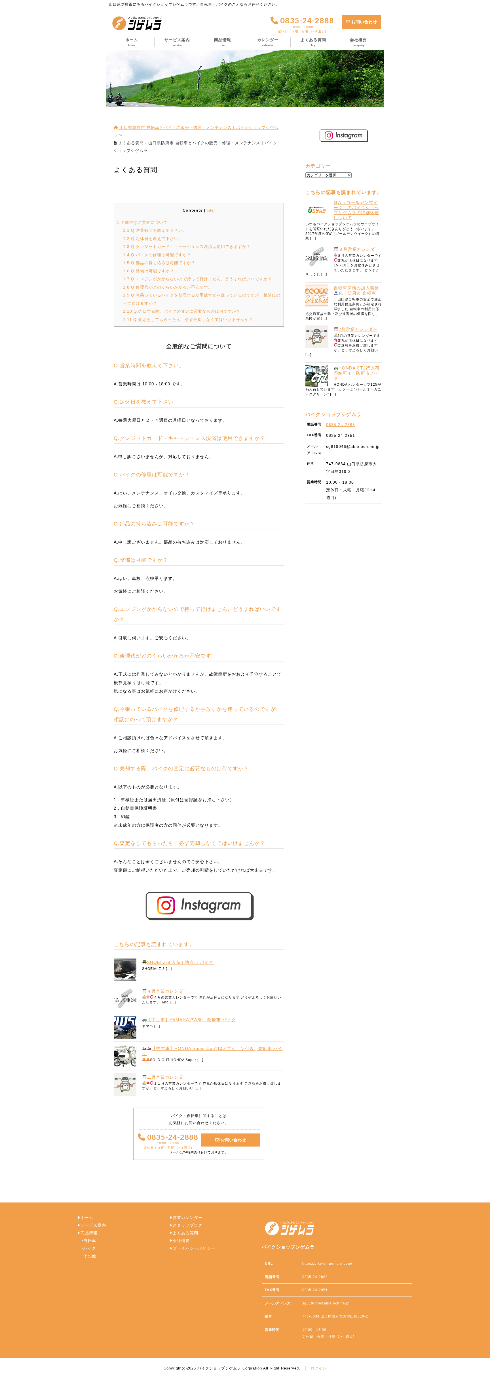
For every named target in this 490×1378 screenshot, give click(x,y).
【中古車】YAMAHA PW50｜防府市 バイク (191, 1019)
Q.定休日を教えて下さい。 (153, 238)
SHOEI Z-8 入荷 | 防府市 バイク (180, 962)
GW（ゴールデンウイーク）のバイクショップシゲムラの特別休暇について (356, 210)
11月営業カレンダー (167, 1077)
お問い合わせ (363, 21)
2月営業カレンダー (358, 329)
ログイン (319, 1368)
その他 (89, 1256)
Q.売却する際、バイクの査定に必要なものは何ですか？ (181, 311)
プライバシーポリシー (194, 1248)
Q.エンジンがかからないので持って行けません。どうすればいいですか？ (197, 279)
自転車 (89, 1241)
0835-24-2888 (306, 25)
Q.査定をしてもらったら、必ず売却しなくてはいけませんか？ (188, 319)
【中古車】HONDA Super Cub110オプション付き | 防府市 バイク (212, 1051)
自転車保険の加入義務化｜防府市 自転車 (356, 290)
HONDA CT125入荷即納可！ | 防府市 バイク (357, 373)
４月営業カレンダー (167, 991)
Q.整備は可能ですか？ (148, 271)
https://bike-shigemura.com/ (327, 1264)
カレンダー (267, 42)
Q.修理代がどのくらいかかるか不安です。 (167, 287)
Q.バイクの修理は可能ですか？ (157, 254)
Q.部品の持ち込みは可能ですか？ (159, 262)
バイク (89, 1248)
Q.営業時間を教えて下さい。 (155, 230)
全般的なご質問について (142, 222)
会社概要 (358, 42)
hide (210, 210)
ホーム (131, 42)
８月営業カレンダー (359, 249)
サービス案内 (177, 42)
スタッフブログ (187, 1225)
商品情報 (222, 42)
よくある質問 (313, 42)
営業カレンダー (187, 1218)
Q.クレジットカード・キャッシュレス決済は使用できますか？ (187, 246)
